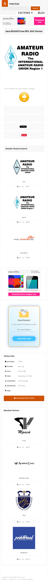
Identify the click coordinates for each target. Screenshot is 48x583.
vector (14, 4)
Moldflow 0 (24, 552)
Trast (24, 440)
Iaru (24, 182)
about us (4, 579)
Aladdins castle (24, 478)
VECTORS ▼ (25, 12)
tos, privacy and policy (25, 579)
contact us (12, 579)
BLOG (41, 12)
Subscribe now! (24, 339)
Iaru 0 (24, 217)
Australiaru (24, 253)
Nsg (24, 515)
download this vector (25, 398)
